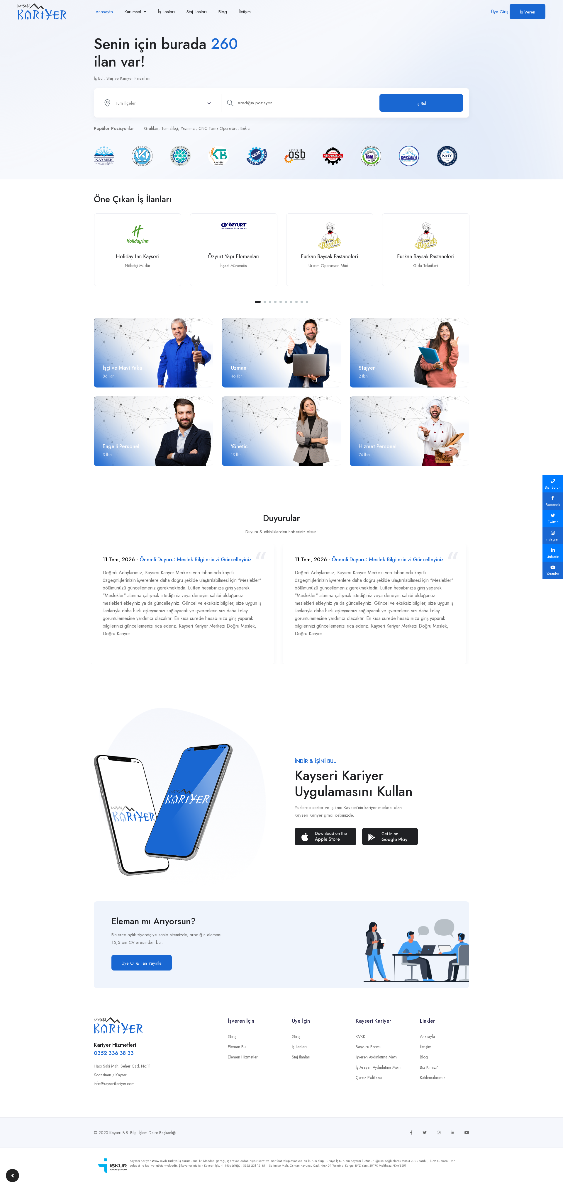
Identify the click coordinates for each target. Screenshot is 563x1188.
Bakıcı (245, 128)
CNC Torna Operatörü (218, 128)
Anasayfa (104, 12)
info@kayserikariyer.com (114, 1084)
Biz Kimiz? (429, 1067)
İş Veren (527, 12)
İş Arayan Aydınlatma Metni (378, 1067)
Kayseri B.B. (119, 1133)
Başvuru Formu (368, 1047)
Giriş (232, 1036)
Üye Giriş (499, 12)
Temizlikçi (169, 128)
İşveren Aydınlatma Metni (377, 1057)
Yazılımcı (188, 128)
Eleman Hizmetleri (243, 1057)
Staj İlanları (196, 12)
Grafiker (151, 128)
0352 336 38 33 (114, 1053)
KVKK (360, 1036)
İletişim (245, 12)
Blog (222, 12)
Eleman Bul (237, 1047)
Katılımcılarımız (432, 1077)
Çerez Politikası (369, 1077)
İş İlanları (166, 12)
